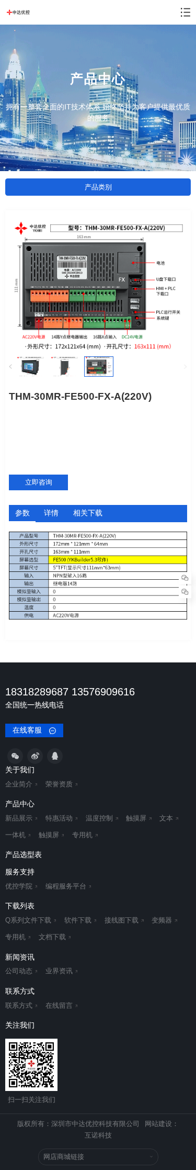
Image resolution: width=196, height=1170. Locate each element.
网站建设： (162, 1124)
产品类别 (98, 187)
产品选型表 (23, 854)
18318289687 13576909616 (70, 692)
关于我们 (19, 769)
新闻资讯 (19, 957)
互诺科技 (98, 1135)
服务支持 (19, 871)
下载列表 (19, 905)
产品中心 (19, 803)
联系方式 (19, 991)
